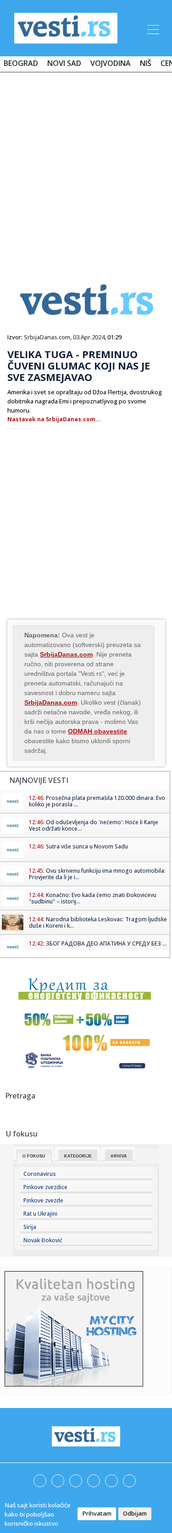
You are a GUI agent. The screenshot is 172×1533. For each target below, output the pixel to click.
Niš (145, 63)
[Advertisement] (86, 169)
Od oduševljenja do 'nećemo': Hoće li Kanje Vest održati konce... (93, 825)
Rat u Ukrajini (40, 1214)
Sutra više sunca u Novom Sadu (87, 846)
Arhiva (119, 1156)
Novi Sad (64, 63)
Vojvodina (110, 63)
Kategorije (78, 1156)
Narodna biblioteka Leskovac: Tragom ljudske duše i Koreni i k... (98, 922)
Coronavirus (39, 1174)
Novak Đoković (42, 1240)
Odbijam (135, 1513)
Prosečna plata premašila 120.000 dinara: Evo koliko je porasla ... (97, 801)
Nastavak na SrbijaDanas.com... (54, 419)
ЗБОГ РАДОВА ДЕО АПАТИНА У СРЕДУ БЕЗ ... (106, 943)
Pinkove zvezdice (45, 1187)
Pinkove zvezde (43, 1200)
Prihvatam (96, 1513)
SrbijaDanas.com (47, 337)
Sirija (29, 1227)
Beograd (21, 63)
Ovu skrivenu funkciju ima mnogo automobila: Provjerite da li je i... (97, 874)
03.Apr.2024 (89, 337)
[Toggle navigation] (152, 28)
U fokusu (33, 1156)
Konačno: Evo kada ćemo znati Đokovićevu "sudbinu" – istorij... (92, 898)
